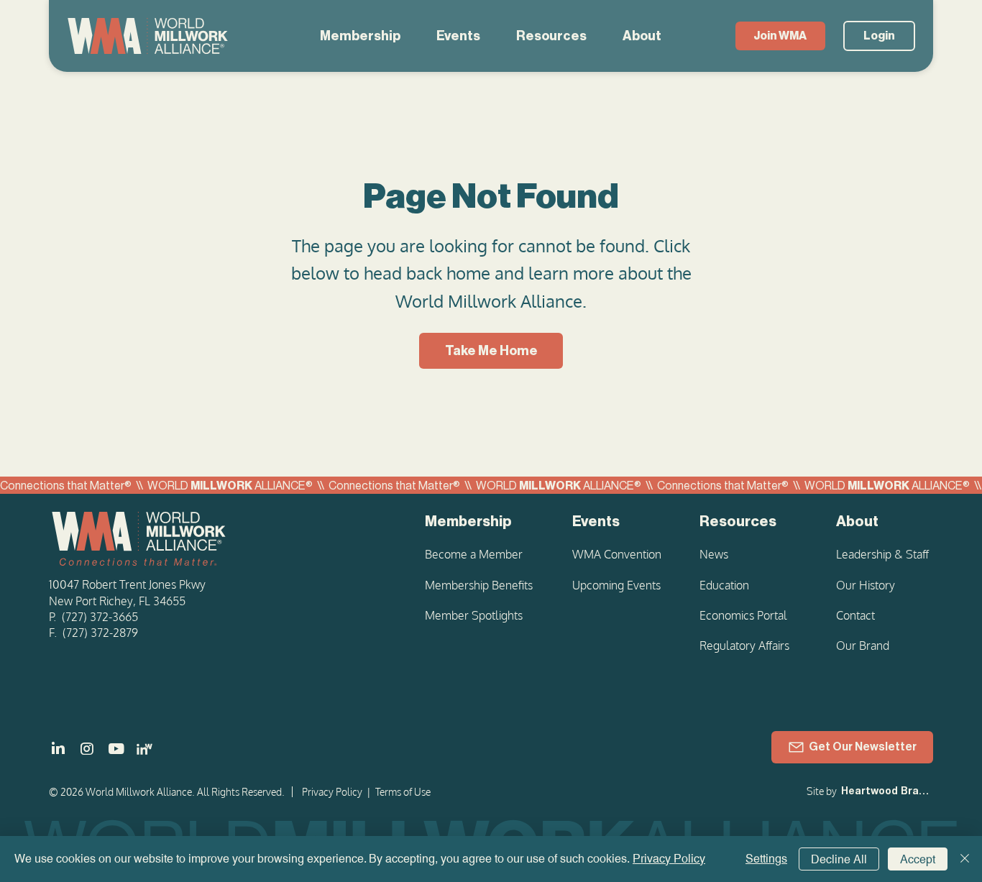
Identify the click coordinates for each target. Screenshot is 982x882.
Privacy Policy (332, 792)
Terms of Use (403, 792)
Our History (865, 585)
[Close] (964, 858)
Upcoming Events (616, 585)
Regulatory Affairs (744, 645)
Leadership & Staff (882, 554)
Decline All (839, 859)
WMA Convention (616, 554)
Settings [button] (766, 858)
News (713, 554)
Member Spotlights (474, 615)
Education (724, 585)
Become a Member (474, 554)
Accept (917, 859)
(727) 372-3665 (100, 617)
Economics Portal (743, 615)
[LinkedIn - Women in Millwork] (144, 749)
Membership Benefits (479, 585)
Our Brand (862, 645)
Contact (855, 615)
